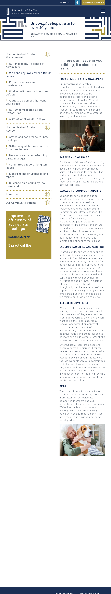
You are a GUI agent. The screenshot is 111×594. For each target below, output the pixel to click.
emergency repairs (93, 2)
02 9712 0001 (66, 2)
